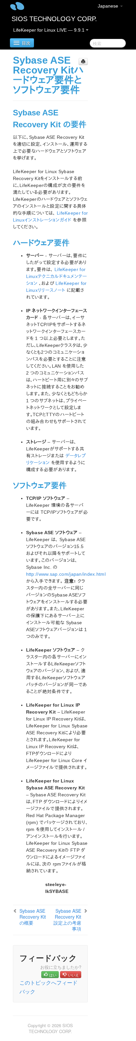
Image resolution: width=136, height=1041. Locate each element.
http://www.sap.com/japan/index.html (66, 574)
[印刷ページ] (83, 61)
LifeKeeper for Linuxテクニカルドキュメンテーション (56, 276)
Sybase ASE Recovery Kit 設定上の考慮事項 (67, 920)
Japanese (108, 6)
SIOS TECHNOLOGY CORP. (54, 18)
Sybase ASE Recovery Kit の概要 (32, 917)
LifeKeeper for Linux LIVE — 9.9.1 (49, 30)
